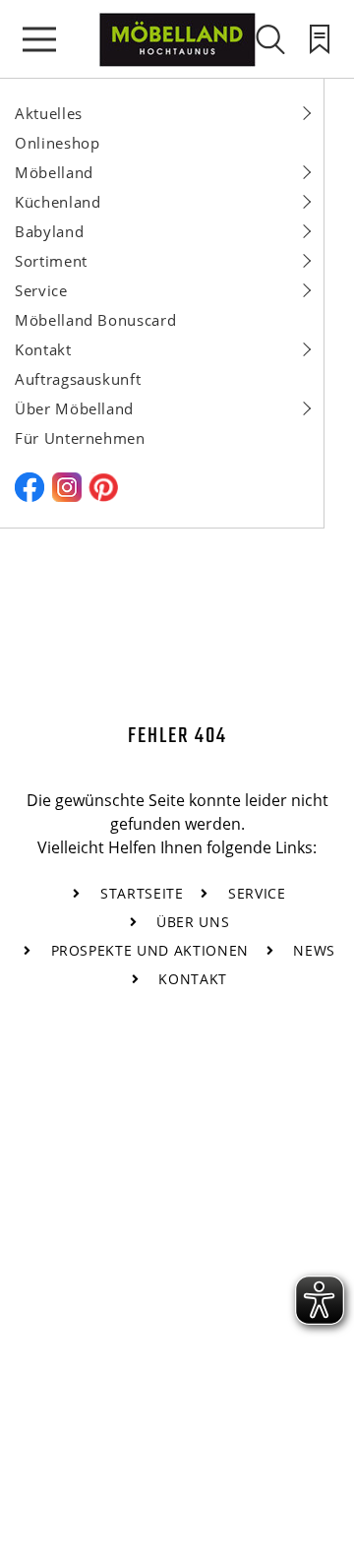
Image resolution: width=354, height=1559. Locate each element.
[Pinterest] (103, 496)
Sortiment (51, 261)
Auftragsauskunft (78, 379)
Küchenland (58, 202)
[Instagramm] (67, 496)
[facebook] (29, 496)
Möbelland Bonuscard (95, 320)
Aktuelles (49, 113)
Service (41, 290)
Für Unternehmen (80, 438)
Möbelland (54, 172)
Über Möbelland (74, 408)
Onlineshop (57, 143)
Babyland (49, 231)
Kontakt (43, 349)
